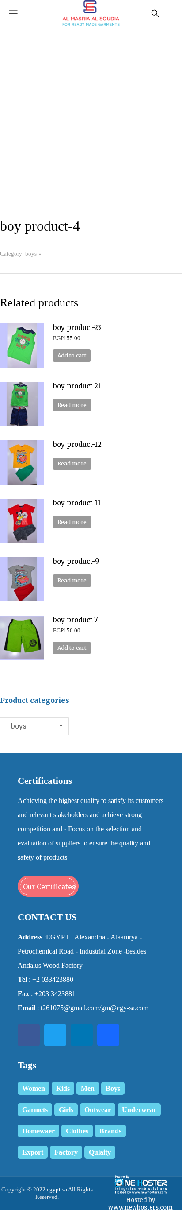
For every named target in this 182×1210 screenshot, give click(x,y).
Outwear (97, 1109)
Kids (63, 1088)
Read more (72, 405)
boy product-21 (77, 386)
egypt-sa (56, 1189)
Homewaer (38, 1131)
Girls (66, 1109)
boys (31, 253)
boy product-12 (77, 444)
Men (88, 1088)
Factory (66, 1152)
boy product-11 (77, 503)
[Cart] (169, 13)
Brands (110, 1131)
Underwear (139, 1109)
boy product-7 (75, 620)
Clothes (77, 1131)
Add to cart (71, 355)
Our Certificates (49, 887)
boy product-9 (76, 561)
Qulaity (100, 1152)
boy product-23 (77, 327)
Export (32, 1152)
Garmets (35, 1109)
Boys (113, 1088)
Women (33, 1088)
